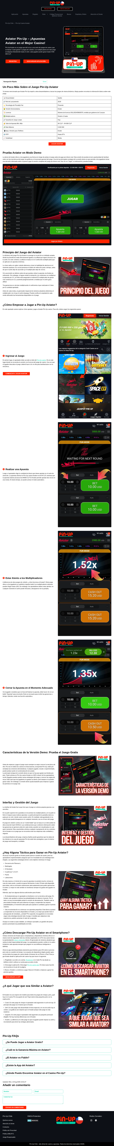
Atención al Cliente (97, 14)
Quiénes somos (8, 1120)
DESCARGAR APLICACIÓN (36, 61)
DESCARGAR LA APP (13, 977)
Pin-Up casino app (33, 965)
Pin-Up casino (41, 360)
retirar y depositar (19, 940)
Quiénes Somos (57, 16)
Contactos (6, 1127)
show (44, 81)
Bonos (69, 14)
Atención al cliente (8, 1123)
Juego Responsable (9, 1137)
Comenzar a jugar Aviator (16, 373)
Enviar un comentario (15, 1107)
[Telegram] (96, 1120)
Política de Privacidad (9, 1130)
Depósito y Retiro (80, 14)
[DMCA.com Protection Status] (39, 1121)
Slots (43, 14)
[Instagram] (91, 1120)
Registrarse (29, 960)
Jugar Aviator (57, 144)
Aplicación (14, 14)
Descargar (65, 9)
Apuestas (25, 14)
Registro (35, 14)
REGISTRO (13, 61)
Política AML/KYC (8, 1134)
